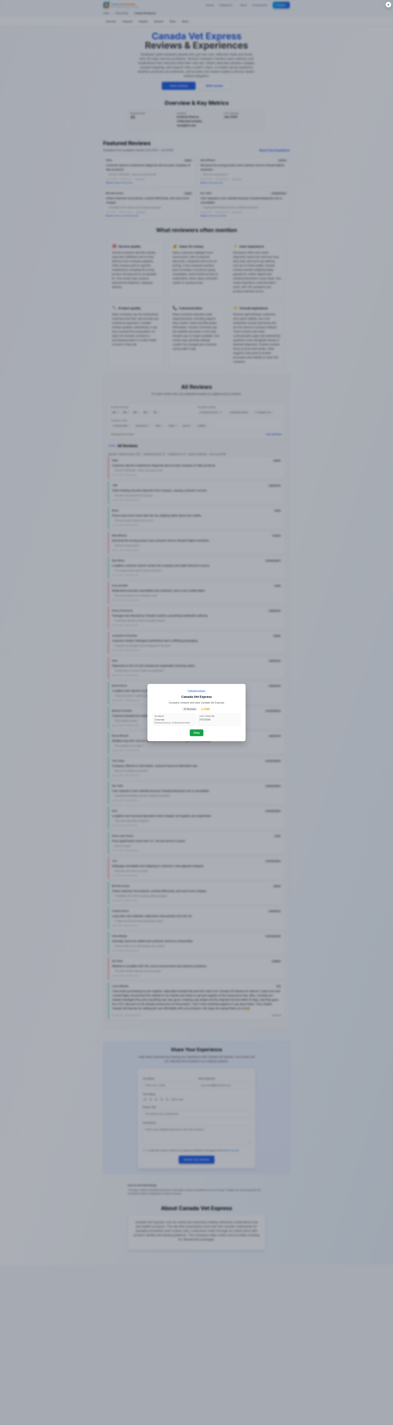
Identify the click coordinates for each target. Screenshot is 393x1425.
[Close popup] (388, 4)
